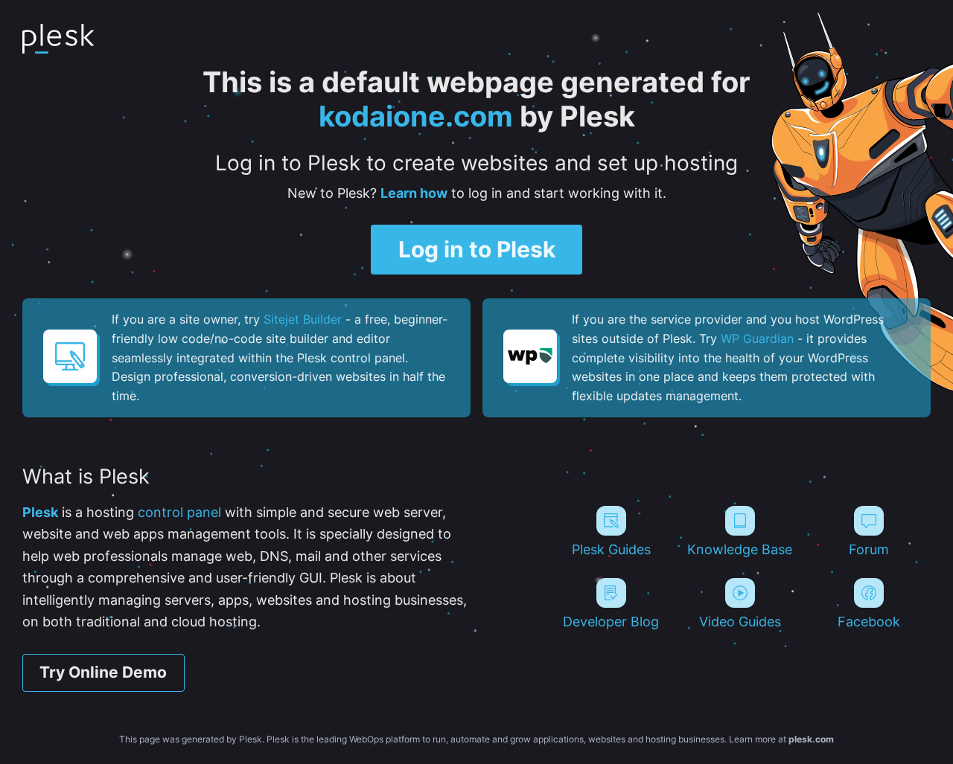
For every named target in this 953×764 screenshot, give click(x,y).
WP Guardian (757, 338)
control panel (179, 512)
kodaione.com (416, 116)
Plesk (40, 512)
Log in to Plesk (476, 249)
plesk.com (811, 739)
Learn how (413, 192)
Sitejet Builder (303, 319)
